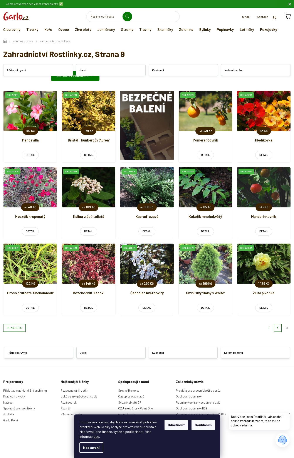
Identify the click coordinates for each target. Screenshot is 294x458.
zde (96, 436)
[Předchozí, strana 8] (278, 328)
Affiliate (8, 414)
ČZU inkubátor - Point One (135, 408)
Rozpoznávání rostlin (74, 390)
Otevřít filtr (75, 76)
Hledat (129, 16)
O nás (246, 17)
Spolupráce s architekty (19, 408)
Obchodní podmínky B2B (191, 408)
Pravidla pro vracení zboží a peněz (198, 390)
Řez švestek (69, 402)
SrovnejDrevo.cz (128, 390)
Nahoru (16, 328)
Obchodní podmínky (189, 396)
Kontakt (262, 17)
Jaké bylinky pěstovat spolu (79, 396)
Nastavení (91, 447)
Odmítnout (176, 425)
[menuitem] (11, 29)
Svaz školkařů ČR (129, 402)
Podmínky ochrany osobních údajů (198, 402)
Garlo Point (10, 420)
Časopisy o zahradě (131, 396)
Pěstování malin (71, 414)
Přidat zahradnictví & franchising (25, 390)
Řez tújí (65, 408)
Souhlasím (203, 425)
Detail (30, 155)
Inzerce (7, 402)
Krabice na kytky (14, 396)
